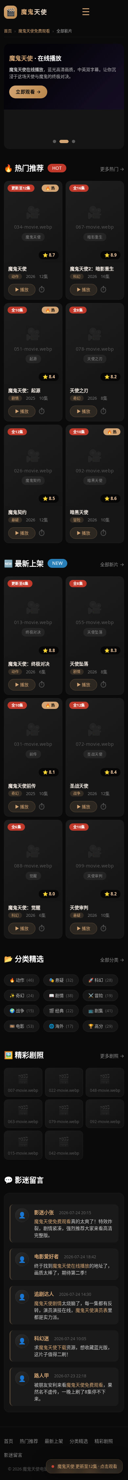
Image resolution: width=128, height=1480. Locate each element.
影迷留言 (13, 1455)
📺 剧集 (100, 1011)
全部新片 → (112, 564)
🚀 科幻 (100, 980)
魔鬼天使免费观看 (34, 31)
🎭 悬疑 (61, 980)
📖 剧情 (61, 995)
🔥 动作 (22, 980)
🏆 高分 (100, 1026)
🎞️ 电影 (22, 1026)
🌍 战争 (22, 1011)
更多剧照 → (112, 1056)
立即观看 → (28, 92)
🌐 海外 (61, 1026)
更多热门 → (112, 169)
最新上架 (54, 1441)
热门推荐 (29, 1441)
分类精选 (79, 1441)
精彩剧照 (104, 1441)
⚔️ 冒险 (100, 995)
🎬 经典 (61, 1011)
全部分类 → (112, 960)
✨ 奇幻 (22, 995)
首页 (8, 31)
